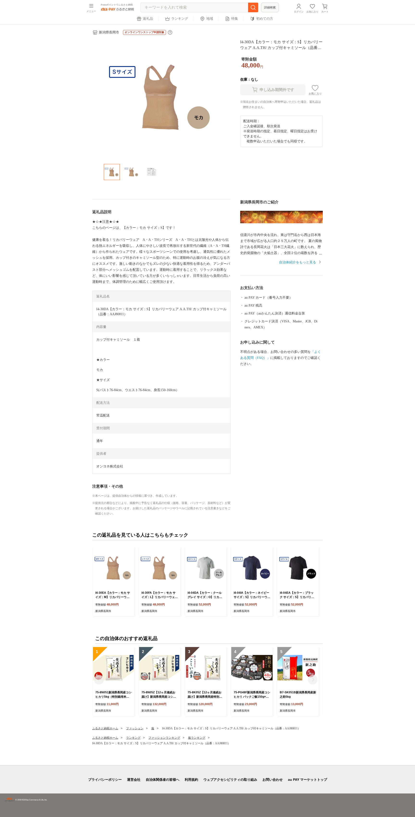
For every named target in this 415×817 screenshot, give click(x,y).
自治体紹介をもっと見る (297, 262)
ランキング (179, 18)
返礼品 (148, 18)
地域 (209, 18)
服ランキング (196, 737)
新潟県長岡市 (109, 32)
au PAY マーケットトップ (307, 779)
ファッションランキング (164, 737)
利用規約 (191, 779)
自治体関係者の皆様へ (162, 779)
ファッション (134, 728)
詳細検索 (270, 7)
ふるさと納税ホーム (105, 728)
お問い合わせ (272, 779)
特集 (234, 18)
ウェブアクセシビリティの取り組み (230, 779)
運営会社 (133, 779)
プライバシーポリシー (105, 779)
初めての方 (264, 18)
